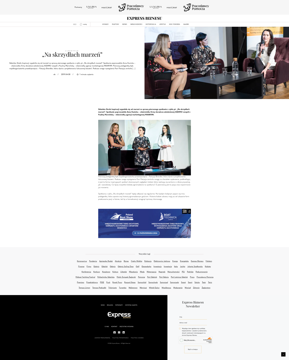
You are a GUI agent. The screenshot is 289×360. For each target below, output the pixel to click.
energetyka (184, 261)
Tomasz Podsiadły (99, 288)
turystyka (122, 288)
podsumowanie (201, 272)
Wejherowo (133, 288)
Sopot (183, 282)
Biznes (124, 24)
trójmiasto (112, 288)
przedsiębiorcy (92, 282)
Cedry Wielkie (136, 261)
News (103, 305)
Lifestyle (162, 24)
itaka (176, 267)
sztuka (197, 282)
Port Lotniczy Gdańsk (179, 277)
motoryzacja (151, 272)
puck (108, 282)
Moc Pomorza (174, 24)
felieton (209, 261)
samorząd (164, 282)
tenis (210, 282)
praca (192, 277)
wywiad (188, 288)
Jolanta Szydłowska (195, 267)
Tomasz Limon (84, 288)
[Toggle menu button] (74, 24)
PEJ (183, 272)
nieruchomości (174, 272)
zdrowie (196, 288)
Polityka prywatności (120, 338)
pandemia (93, 261)
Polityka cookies (137, 338)
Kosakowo (106, 272)
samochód (142, 282)
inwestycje (168, 267)
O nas (107, 326)
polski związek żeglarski (126, 277)
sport (190, 282)
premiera (80, 282)
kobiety (208, 267)
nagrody (162, 272)
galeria (96, 267)
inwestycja (158, 267)
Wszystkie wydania (126, 326)
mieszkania (133, 272)
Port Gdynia (164, 277)
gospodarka (146, 267)
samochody (153, 282)
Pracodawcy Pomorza (205, 277)
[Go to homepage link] (144, 18)
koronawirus (82, 261)
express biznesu (197, 261)
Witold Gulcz (154, 288)
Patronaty (119, 305)
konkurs (96, 272)
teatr (204, 282)
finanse (81, 267)
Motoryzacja (151, 24)
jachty (182, 267)
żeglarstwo (206, 288)
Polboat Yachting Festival (85, 277)
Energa (175, 261)
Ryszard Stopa (129, 282)
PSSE (102, 282)
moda (142, 272)
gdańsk (104, 267)
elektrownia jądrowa (162, 261)
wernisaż (143, 288)
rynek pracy (117, 282)
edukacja (147, 261)
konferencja (86, 272)
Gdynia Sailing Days (126, 267)
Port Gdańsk (152, 277)
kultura (115, 272)
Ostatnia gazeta (131, 305)
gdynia (112, 267)
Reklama (110, 305)
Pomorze (141, 277)
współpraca (166, 288)
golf (137, 267)
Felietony (115, 24)
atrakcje (118, 261)
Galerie (186, 24)
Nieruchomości (136, 24)
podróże (190, 272)
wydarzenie (177, 288)
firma (89, 267)
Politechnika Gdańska (105, 277)
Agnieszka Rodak (106, 261)
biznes (126, 261)
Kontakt (114, 326)
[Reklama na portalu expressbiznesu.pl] (144, 223)
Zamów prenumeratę (102, 338)
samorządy (174, 282)
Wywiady (105, 24)
